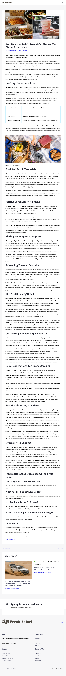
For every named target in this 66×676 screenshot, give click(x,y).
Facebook (38, 653)
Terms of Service (6, 655)
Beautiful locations (42, 572)
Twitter (37, 658)
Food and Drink (10, 55)
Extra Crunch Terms (7, 658)
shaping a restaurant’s (33, 87)
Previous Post (6, 548)
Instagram (38, 660)
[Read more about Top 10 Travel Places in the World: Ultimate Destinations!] (47, 563)
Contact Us (38, 641)
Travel (8, 50)
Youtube (37, 655)
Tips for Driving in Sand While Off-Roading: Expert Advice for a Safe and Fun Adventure (18, 583)
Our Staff (37, 643)
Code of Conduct (6, 660)
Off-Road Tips (17, 588)
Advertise (37, 645)
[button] (62, 622)
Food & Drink (14, 50)
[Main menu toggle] (62, 2)
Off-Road (7, 588)
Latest (19, 50)
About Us (37, 638)
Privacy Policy (6, 653)
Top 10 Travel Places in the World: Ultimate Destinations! (46, 569)
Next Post (60, 548)
